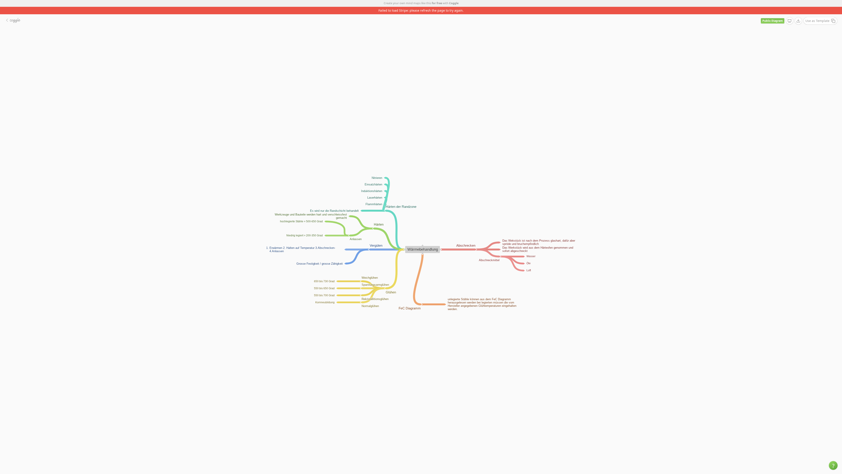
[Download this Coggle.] (798, 13)
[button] (833, 465)
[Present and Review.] (789, 13)
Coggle (453, 3)
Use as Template (817, 13)
